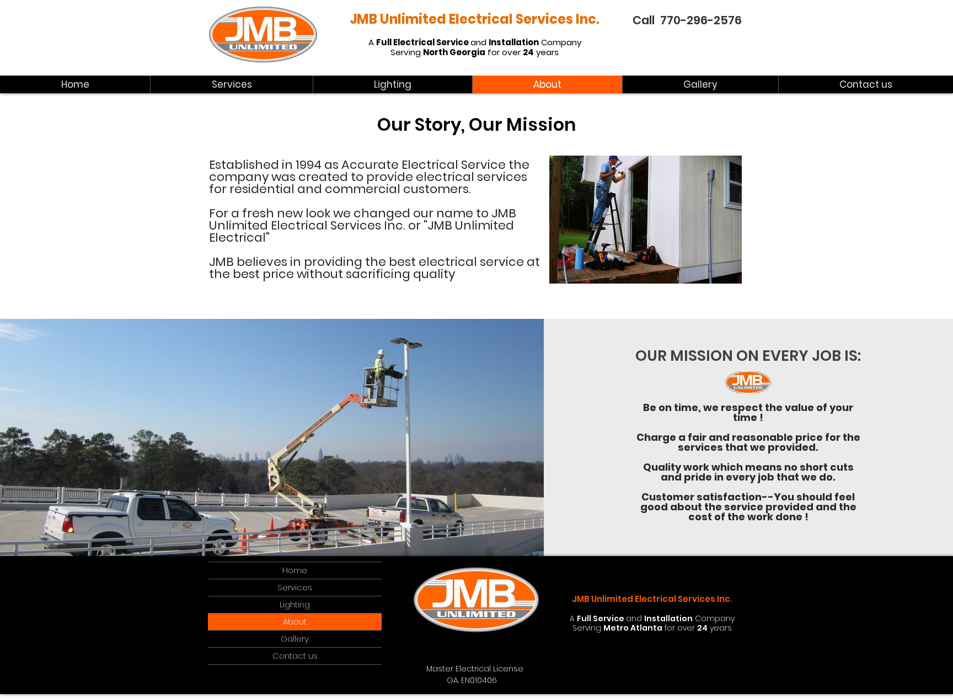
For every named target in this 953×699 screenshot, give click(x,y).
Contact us (295, 655)
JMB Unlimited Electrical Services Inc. (474, 19)
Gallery (295, 638)
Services (294, 587)
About (295, 621)
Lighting (295, 604)
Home (294, 570)
